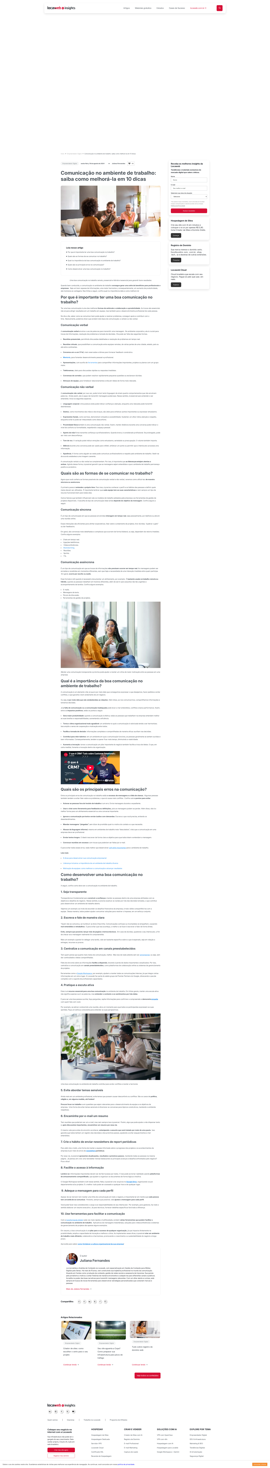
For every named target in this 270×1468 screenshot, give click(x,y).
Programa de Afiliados (118, 1420)
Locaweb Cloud (97, 1448)
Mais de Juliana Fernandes (78, 1289)
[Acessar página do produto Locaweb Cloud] (189, 278)
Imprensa (70, 1420)
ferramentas (93, 362)
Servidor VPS (96, 1443)
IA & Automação (196, 1452)
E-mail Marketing (130, 1448)
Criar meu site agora (61, 1450)
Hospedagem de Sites (99, 1435)
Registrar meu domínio (61, 1456)
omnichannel (145, 955)
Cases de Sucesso (177, 8)
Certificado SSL (97, 1452)
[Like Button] (129, 163)
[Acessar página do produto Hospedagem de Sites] (189, 228)
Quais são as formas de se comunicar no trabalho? (87, 256)
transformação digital (74, 1220)
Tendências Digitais (197, 1448)
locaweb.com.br (197, 8)
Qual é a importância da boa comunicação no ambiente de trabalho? (94, 260)
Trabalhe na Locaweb (92, 1420)
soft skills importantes (117, 848)
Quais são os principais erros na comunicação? (86, 265)
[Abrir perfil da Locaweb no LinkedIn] (49, 1411)
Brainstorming (68, 548)
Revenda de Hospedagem (101, 1456)
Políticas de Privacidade (178, 205)
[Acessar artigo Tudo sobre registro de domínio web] (145, 1344)
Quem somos (52, 1420)
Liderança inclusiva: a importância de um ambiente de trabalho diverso (90, 863)
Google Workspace (84, 973)
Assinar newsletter (189, 211)
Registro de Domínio (132, 1439)
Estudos (160, 8)
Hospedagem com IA (165, 1443)
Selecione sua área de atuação (181, 193)
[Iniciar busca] (220, 8)
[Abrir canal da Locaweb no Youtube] (73, 1411)
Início (62, 154)
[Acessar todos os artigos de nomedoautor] (72, 1259)
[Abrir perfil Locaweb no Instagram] (55, 1411)
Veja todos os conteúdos (147, 1375)
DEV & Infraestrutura (198, 1439)
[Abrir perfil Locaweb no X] (67, 1411)
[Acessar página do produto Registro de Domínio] (189, 253)
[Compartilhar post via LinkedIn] (89, 1301)
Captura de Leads (131, 1452)
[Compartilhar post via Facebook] (84, 1301)
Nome (173, 176)
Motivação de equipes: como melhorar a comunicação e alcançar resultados (92, 868)
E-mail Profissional (131, 1443)
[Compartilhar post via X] (94, 1301)
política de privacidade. (126, 1464)
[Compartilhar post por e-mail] (105, 1301)
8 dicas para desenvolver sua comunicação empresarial (85, 858)
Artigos (126, 8)
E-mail (173, 185)
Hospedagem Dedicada (100, 1439)
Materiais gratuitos (143, 8)
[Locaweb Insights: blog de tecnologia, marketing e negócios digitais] (61, 8)
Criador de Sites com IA (133, 1435)
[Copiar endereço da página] (100, 1301)
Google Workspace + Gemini (168, 1452)
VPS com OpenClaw (165, 1435)
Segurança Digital (197, 1456)
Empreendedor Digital (74, 154)
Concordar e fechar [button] (260, 1464)
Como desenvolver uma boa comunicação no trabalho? (89, 269)
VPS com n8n (162, 1439)
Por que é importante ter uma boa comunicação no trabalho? (91, 252)
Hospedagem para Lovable (167, 1448)
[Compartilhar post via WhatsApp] (79, 1301)
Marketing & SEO (196, 1443)
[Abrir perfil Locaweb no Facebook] (61, 1411)
